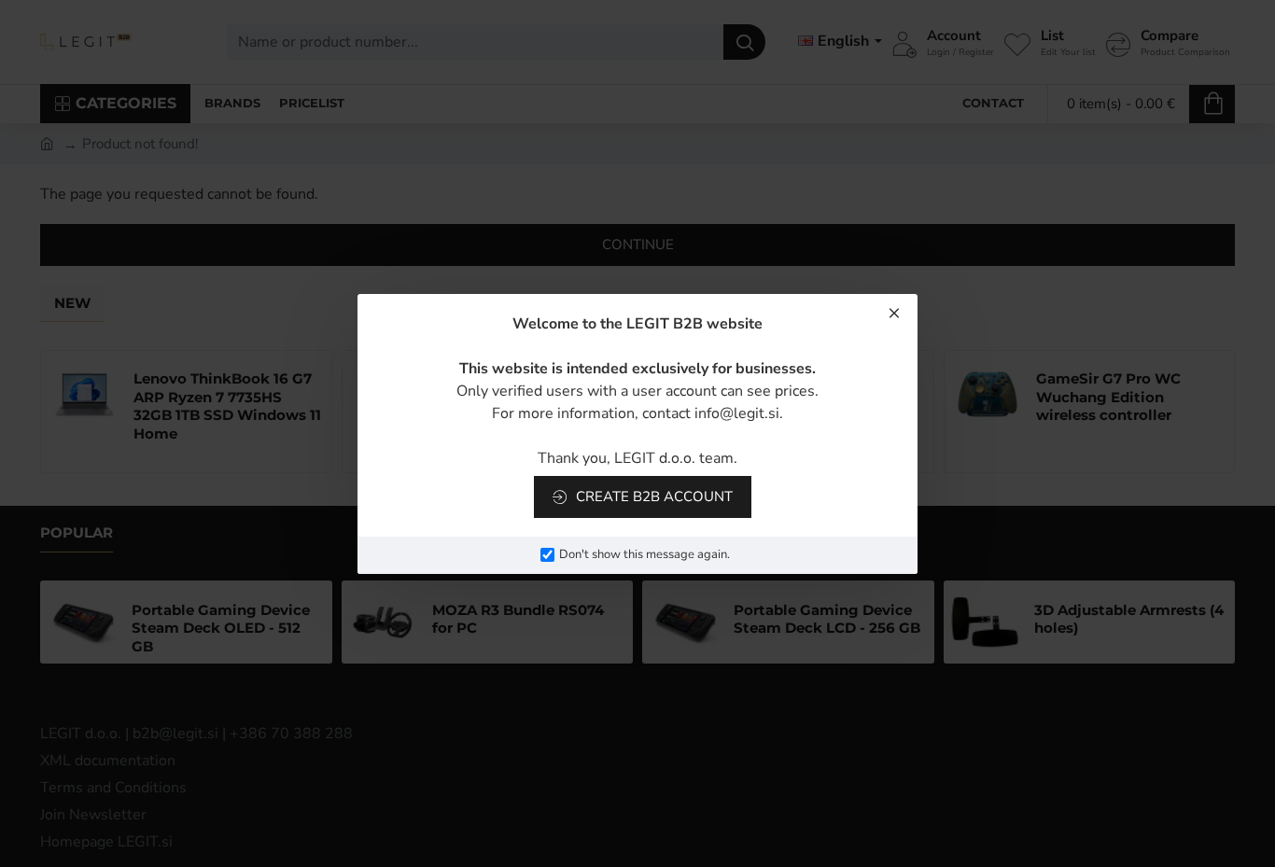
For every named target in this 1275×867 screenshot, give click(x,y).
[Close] (894, 313)
